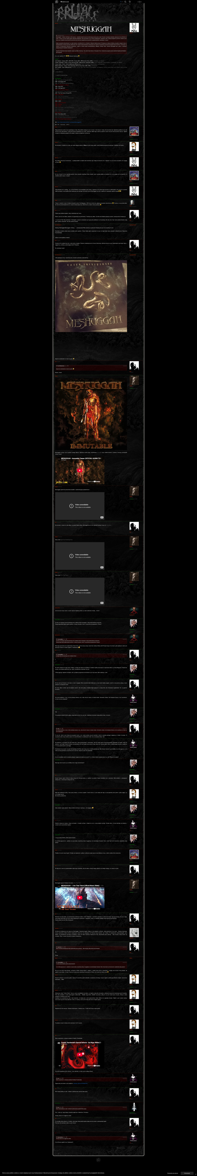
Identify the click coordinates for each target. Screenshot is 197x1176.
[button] (122, 1)
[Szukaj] (125, 2)
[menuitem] (142, 1153)
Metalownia (121, 1148)
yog (58, 728)
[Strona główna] (56, 1)
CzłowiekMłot (60, 639)
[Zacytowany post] (68, 366)
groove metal (62, 124)
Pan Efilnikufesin (60, 365)
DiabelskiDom (60, 1137)
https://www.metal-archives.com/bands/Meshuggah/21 (69, 122)
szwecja (67, 124)
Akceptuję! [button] (187, 1173)
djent (58, 124)
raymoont (59, 947)
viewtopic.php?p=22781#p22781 (80, 1083)
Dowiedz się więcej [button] (172, 1173)
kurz (58, 1078)
